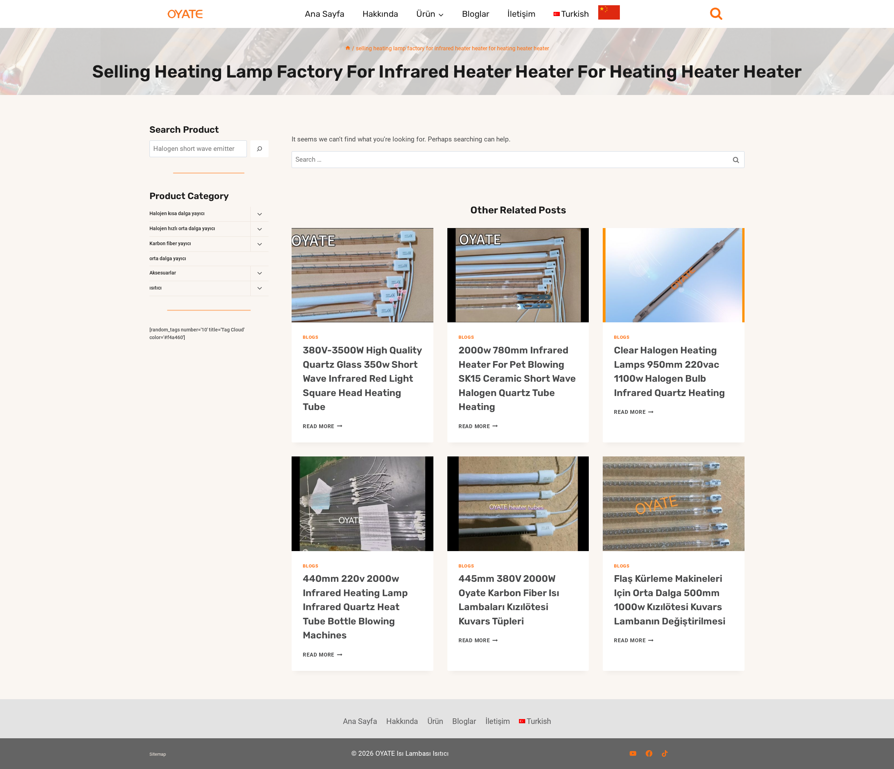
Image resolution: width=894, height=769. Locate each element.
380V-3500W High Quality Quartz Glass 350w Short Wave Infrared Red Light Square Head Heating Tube (362, 378)
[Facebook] (648, 753)
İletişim (521, 14)
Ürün (435, 721)
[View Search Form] (716, 14)
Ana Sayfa (324, 14)
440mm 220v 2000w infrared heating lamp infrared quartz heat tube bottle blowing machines (355, 607)
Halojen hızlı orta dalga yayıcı (182, 228)
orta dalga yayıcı (167, 258)
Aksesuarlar (162, 273)
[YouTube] (632, 753)
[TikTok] (665, 753)
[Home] (348, 48)
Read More (322, 426)
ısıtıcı (155, 288)
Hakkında (380, 14)
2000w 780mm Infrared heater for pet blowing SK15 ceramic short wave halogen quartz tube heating (517, 378)
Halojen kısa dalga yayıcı (177, 213)
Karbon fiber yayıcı (170, 243)
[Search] (259, 148)
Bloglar (475, 14)
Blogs (310, 337)
